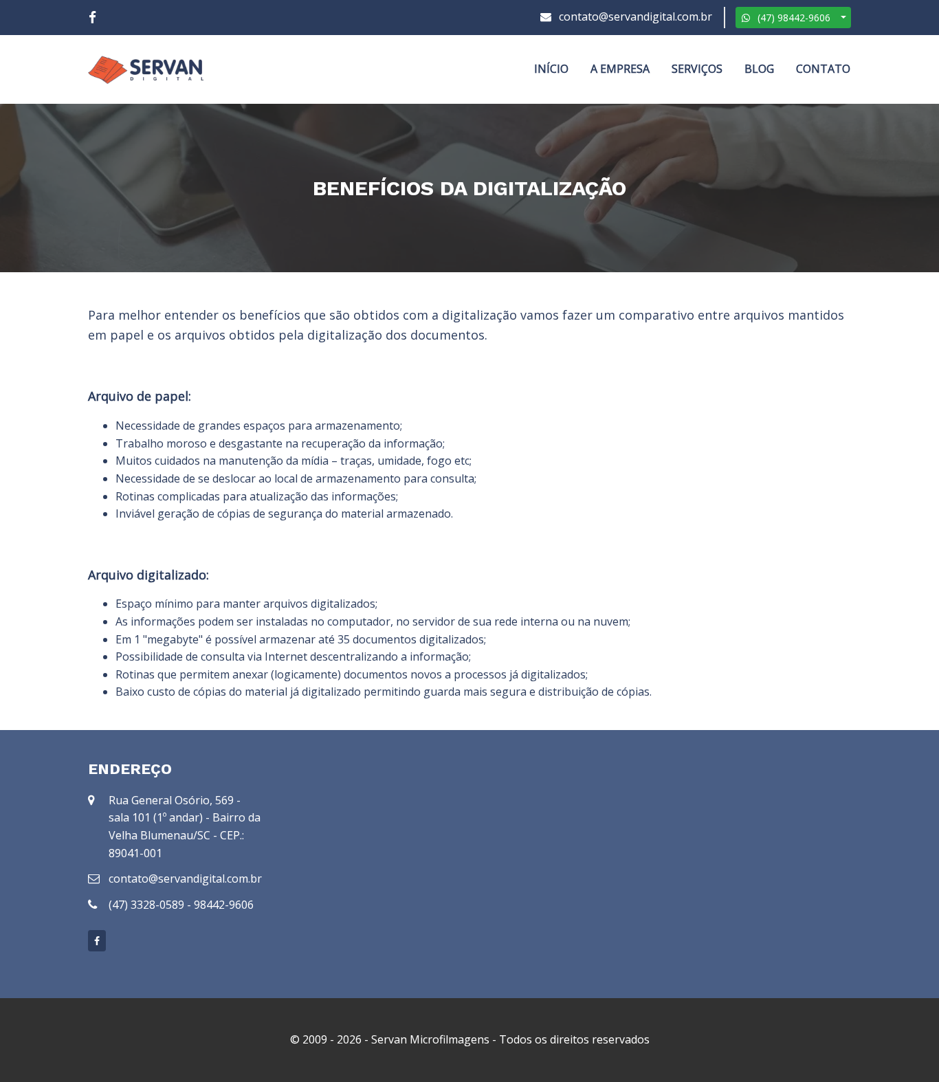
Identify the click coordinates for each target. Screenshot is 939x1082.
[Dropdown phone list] (843, 17)
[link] (92, 17)
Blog (759, 68)
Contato (823, 68)
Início (551, 68)
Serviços (697, 68)
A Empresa (620, 68)
